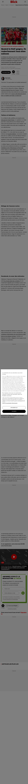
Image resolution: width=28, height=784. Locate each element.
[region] (14, 392)
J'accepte (14, 411)
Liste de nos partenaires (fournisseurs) (9, 403)
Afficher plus (14, 407)
